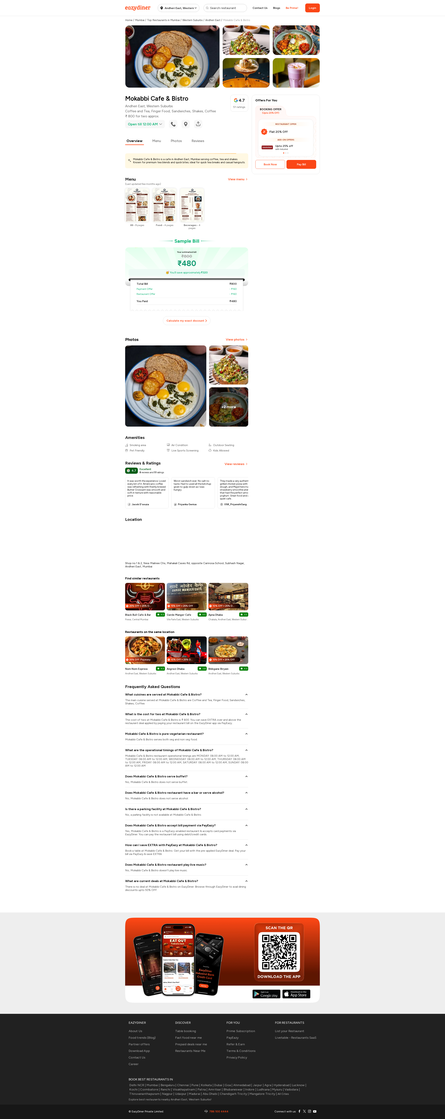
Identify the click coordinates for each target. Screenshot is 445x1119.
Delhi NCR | (137, 1085)
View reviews (234, 464)
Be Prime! (292, 8)
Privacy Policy (236, 1057)
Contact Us (260, 8)
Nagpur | (168, 1094)
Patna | (202, 1089)
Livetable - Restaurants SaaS (295, 1038)
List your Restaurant (289, 1031)
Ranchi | (166, 1089)
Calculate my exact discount (185, 320)
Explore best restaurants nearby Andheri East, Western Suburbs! (170, 1099)
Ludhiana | (264, 1089)
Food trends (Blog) (142, 1038)
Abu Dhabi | (211, 1094)
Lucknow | (299, 1085)
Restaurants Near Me (190, 1051)
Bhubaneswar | (234, 1089)
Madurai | (195, 1094)
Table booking (185, 1031)
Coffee (210, 111)
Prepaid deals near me (191, 1044)
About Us (135, 1031)
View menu (236, 179)
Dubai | (219, 1085)
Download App (139, 1051)
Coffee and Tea (137, 111)
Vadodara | (292, 1089)
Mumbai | (153, 1085)
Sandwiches (181, 111)
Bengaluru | (168, 1085)
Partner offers (139, 1044)
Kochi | (134, 1089)
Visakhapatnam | (185, 1089)
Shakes (197, 111)
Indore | (250, 1089)
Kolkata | (207, 1085)
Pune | (195, 1085)
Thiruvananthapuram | (145, 1094)
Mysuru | (278, 1089)
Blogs (276, 8)
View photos (235, 339)
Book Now (270, 164)
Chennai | (184, 1085)
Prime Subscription (240, 1031)
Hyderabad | (282, 1085)
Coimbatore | (150, 1089)
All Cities (283, 1094)
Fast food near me (188, 1038)
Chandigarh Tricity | (234, 1094)
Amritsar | (215, 1089)
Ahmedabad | (242, 1085)
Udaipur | (181, 1094)
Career (134, 1064)
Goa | (228, 1085)
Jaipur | (258, 1085)
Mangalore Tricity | (263, 1094)
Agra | (268, 1085)
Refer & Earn (235, 1044)
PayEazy (232, 1038)
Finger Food (160, 111)
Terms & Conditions (241, 1051)
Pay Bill (301, 164)
